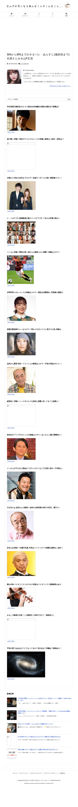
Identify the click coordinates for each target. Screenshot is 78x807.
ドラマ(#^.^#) (24, 63)
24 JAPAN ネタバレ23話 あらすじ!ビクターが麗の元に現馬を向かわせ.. (39, 736)
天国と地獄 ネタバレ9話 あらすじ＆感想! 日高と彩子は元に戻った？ (38, 749)
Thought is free (49, 783)
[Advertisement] (39, 31)
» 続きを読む (11, 132)
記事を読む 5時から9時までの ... (60, 86)
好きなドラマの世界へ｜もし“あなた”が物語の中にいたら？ (35, 724)
